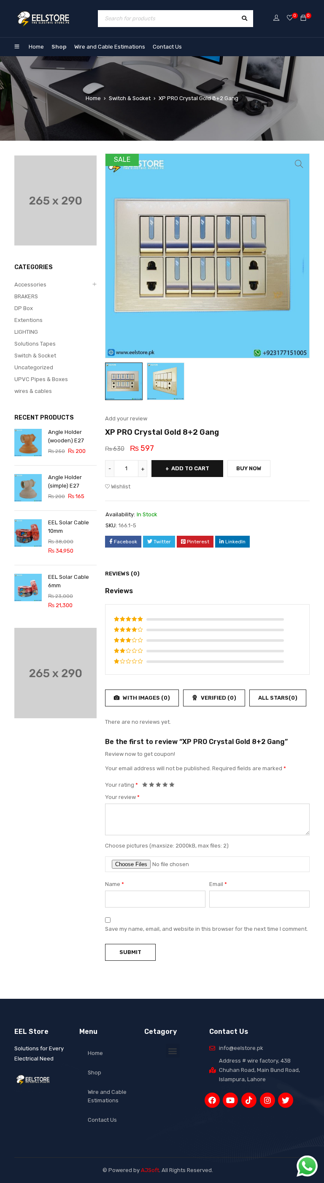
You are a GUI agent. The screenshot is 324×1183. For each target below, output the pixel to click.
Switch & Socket (130, 98)
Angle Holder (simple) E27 (65, 481)
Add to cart (190, 468)
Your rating (121, 785)
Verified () (218, 698)
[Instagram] (267, 1100)
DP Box (23, 308)
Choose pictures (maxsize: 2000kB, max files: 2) (167, 845)
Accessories (30, 284)
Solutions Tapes (35, 344)
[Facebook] (212, 1100)
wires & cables (33, 391)
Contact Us (167, 47)
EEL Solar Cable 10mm (68, 526)
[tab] (118, 574)
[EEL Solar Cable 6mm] (28, 587)
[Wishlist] (290, 18)
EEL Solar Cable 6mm (68, 581)
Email (218, 884)
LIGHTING (26, 332)
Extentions (28, 320)
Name (114, 884)
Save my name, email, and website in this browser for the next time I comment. (206, 929)
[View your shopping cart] (303, 18)
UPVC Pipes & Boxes (41, 379)
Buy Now (249, 468)
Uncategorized (33, 367)
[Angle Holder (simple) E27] (28, 488)
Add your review (126, 418)
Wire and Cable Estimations (109, 47)
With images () (146, 698)
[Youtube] (230, 1100)
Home (36, 47)
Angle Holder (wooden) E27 (66, 436)
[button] (173, 1051)
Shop (59, 47)
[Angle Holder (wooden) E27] (28, 442)
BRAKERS (26, 296)
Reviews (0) (122, 573)
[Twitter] (285, 1100)
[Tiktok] (248, 1100)
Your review (122, 797)
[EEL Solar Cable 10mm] (28, 533)
